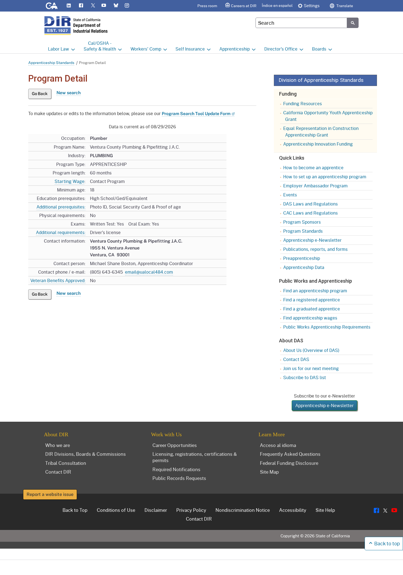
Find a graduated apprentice (311, 308)
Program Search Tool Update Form (196, 113)
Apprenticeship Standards (51, 62)
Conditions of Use (116, 510)
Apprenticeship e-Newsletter (312, 240)
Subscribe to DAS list (304, 377)
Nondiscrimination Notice (242, 510)
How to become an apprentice (313, 167)
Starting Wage (69, 181)
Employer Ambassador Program (315, 185)
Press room (207, 6)
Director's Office (280, 49)
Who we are (57, 445)
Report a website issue (50, 494)
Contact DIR (58, 471)
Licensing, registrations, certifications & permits (194, 457)
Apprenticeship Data (303, 267)
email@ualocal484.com (149, 272)
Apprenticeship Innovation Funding (318, 144)
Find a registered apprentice (311, 299)
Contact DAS (296, 359)
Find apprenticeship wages (310, 318)
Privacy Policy (191, 510)
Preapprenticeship (301, 258)
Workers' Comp (145, 49)
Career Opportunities (174, 445)
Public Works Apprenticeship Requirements (326, 327)
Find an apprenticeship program (315, 290)
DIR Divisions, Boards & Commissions (85, 454)
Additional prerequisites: (61, 207)
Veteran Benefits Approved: (58, 280)
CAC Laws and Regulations (310, 213)
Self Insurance (190, 49)
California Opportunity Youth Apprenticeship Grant (328, 115)
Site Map (269, 471)
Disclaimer (155, 510)
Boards (319, 49)
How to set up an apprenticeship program (324, 176)
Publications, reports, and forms (315, 249)
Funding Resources (302, 103)
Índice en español (277, 5)
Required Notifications (176, 469)
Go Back (40, 93)
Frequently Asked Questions (290, 454)
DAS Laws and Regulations (310, 204)
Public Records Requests (179, 478)
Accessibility (292, 510)
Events (290, 194)
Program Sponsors (302, 222)
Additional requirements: (61, 232)
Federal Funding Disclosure (289, 463)
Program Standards (303, 231)
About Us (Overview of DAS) (311, 350)
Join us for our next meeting (311, 368)
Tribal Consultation (65, 463)
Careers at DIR (243, 6)
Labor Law (58, 49)
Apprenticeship (234, 49)
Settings (312, 5)
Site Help (325, 510)
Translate (344, 6)
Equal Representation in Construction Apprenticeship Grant (321, 131)
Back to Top (75, 510)
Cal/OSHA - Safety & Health (100, 46)
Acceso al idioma (278, 445)
